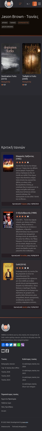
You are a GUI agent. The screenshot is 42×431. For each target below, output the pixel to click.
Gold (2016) (21, 264)
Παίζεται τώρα (6, 403)
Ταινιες (13, 23)
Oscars (3, 411)
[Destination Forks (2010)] (10, 58)
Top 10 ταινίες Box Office (10, 368)
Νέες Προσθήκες (7, 407)
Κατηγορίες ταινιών (8, 364)
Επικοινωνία (5, 426)
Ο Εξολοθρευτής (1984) (26, 213)
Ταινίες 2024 (5, 380)
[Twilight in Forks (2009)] (31, 58)
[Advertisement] (21, 123)
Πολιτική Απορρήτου (19, 426)
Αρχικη (4, 23)
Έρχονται (8, 399)
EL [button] (28, 4)
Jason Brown (7, 27)
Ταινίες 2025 (5, 376)
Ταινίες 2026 (5, 372)
